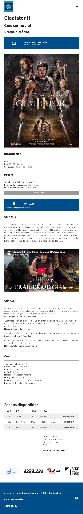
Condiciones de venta (27, 493)
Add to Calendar (40, 193)
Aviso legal (9, 493)
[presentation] (74, 478)
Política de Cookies (13, 499)
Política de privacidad (51, 493)
